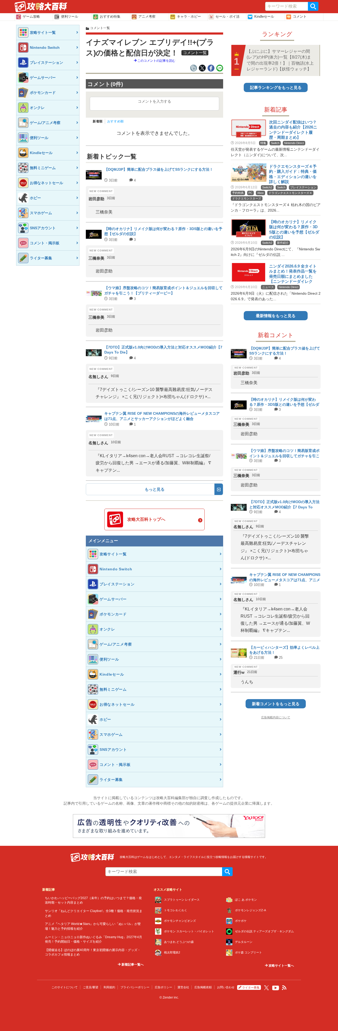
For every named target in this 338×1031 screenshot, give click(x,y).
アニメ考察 (147, 16)
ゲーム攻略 (31, 16)
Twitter (266, 987)
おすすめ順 (115, 121)
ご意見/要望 (90, 987)
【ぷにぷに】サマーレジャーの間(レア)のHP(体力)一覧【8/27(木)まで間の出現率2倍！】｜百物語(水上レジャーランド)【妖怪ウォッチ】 (280, 60)
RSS (284, 987)
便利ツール (69, 16)
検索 (313, 6)
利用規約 (109, 987)
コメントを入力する (154, 101)
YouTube (275, 988)
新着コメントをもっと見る (275, 703)
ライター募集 (251, 987)
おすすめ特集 (110, 16)
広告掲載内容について (275, 717)
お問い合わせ (225, 987)
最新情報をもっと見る (275, 315)
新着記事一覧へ (132, 964)
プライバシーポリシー (134, 987)
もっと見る (155, 489)
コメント (300, 16)
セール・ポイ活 (227, 16)
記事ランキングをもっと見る (276, 87)
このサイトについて (64, 987)
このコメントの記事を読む (156, 61)
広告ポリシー (163, 987)
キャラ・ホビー (189, 16)
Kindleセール (264, 16)
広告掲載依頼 (203, 987)
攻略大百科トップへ (146, 519)
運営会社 (183, 987)
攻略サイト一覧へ (281, 965)
